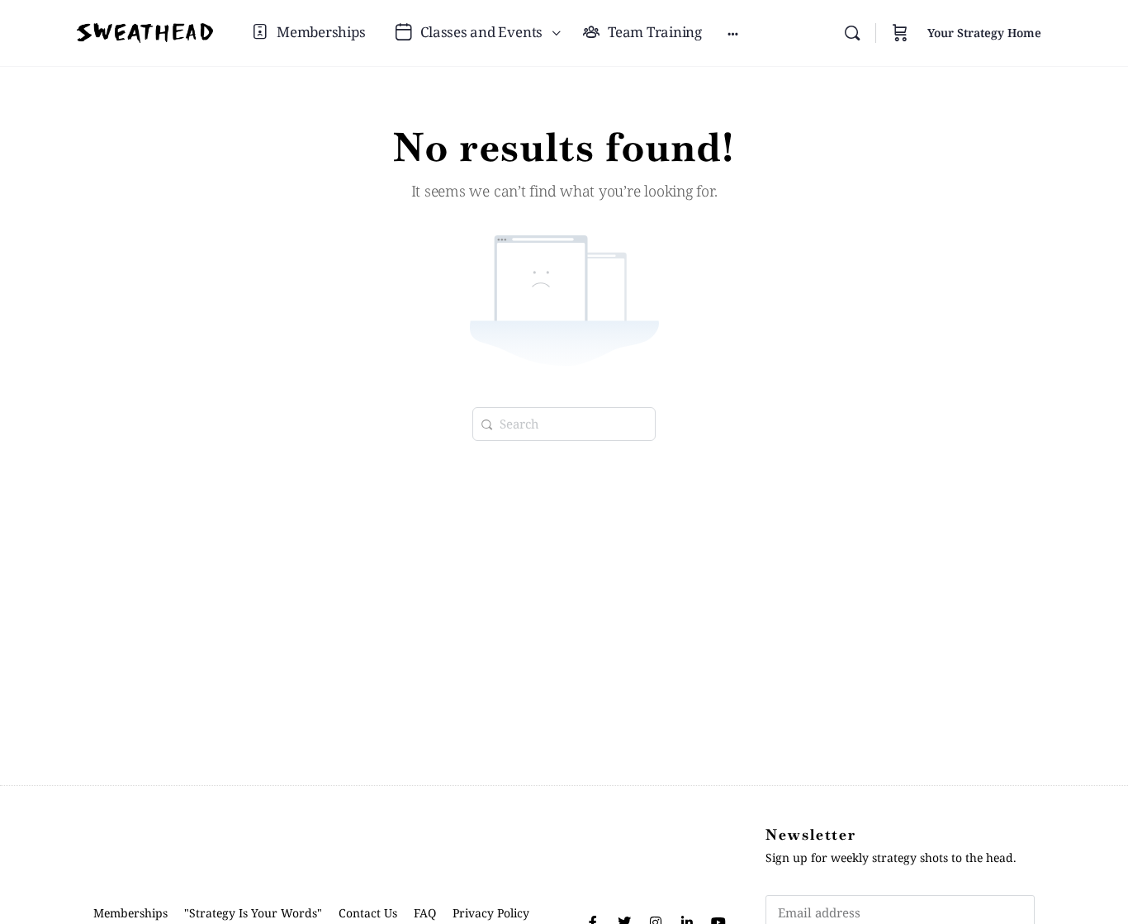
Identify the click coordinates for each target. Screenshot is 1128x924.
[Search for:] (564, 422)
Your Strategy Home (984, 32)
